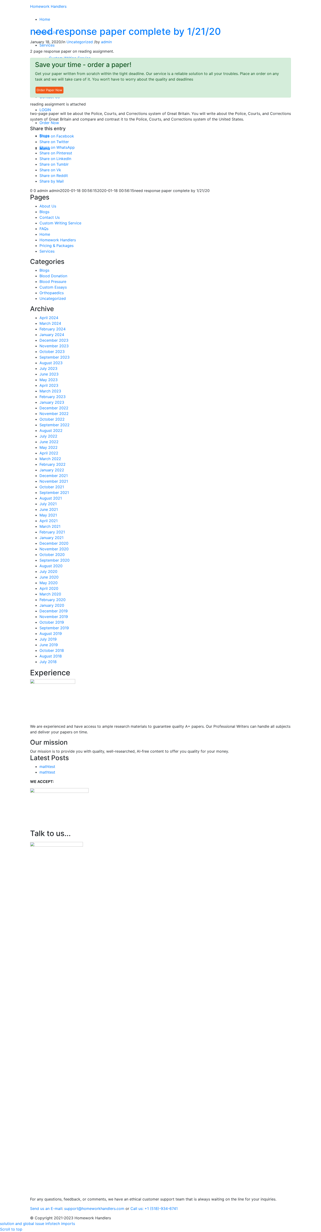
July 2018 (48, 661)
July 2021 (48, 503)
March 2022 (50, 458)
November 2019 (53, 616)
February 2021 (52, 532)
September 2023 (54, 357)
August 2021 (50, 498)
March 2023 (50, 391)
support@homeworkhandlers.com (94, 1208)
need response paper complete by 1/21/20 (125, 31)
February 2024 (52, 329)
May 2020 (48, 582)
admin (106, 41)
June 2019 (48, 644)
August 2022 (51, 430)
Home (44, 234)
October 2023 (52, 351)
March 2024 (50, 323)
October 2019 (51, 622)
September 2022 (54, 424)
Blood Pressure (52, 281)
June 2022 (49, 441)
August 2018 (50, 656)
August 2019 (50, 633)
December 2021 (53, 475)
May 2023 (48, 379)
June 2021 (48, 509)
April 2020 (48, 588)
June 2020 (49, 577)
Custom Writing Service (60, 223)
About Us (47, 206)
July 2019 (48, 639)
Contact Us (49, 217)
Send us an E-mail (46, 1208)
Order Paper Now (49, 90)
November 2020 (54, 549)
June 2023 (49, 374)
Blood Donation (53, 276)
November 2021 (53, 481)
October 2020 (52, 554)
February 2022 (52, 464)
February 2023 (52, 396)
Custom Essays (53, 287)
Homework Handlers (48, 6)
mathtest (47, 766)
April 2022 (48, 453)
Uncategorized (80, 41)
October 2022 (52, 419)
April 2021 (48, 520)
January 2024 (51, 334)
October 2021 (51, 487)
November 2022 (54, 413)
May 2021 (48, 515)
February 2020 (52, 599)
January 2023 (51, 402)
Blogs (44, 211)
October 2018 (51, 650)
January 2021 (51, 537)
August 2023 (51, 362)
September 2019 (54, 628)
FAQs (43, 228)
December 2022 (53, 408)
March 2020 (50, 594)
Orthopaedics (51, 292)
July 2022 (48, 436)
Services (47, 251)
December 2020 (53, 543)
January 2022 (51, 470)
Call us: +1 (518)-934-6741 (154, 1208)
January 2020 (51, 605)
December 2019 (53, 611)
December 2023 (53, 340)
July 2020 (48, 571)
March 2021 (49, 526)
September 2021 (54, 492)
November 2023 (54, 346)
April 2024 (48, 317)
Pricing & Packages (56, 245)
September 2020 (54, 560)
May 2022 (48, 447)
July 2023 (48, 368)
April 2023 (48, 385)
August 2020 (51, 565)
